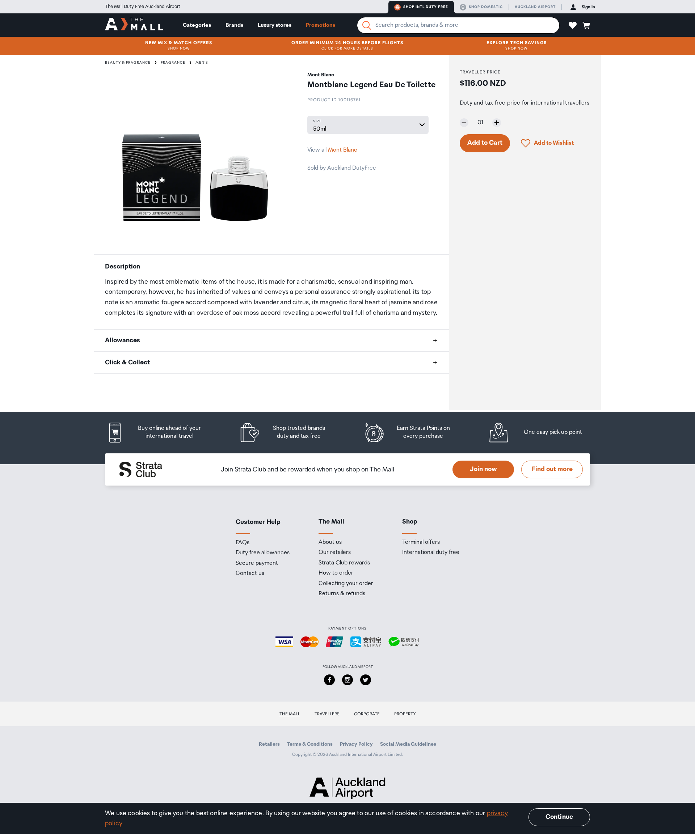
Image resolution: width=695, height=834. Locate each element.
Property (405, 714)
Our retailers (335, 552)
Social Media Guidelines (408, 744)
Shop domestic (486, 7)
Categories (197, 25)
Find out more (552, 469)
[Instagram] (347, 679)
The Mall (289, 714)
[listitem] (161, 432)
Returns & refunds (342, 593)
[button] (573, 25)
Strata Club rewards (344, 563)
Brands (234, 25)
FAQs (242, 542)
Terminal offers (421, 542)
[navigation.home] (134, 25)
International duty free (430, 552)
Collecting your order (346, 583)
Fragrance (173, 62)
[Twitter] (365, 679)
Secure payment (257, 563)
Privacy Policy (356, 744)
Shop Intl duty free (425, 7)
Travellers (327, 714)
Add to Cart (484, 143)
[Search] (366, 25)
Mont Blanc (342, 150)
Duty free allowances (263, 553)
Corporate (367, 714)
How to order (336, 573)
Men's (201, 62)
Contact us (250, 573)
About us (330, 542)
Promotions (320, 25)
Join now (483, 469)
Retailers (269, 744)
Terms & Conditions (310, 744)
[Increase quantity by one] (496, 122)
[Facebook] (329, 679)
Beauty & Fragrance (128, 62)
